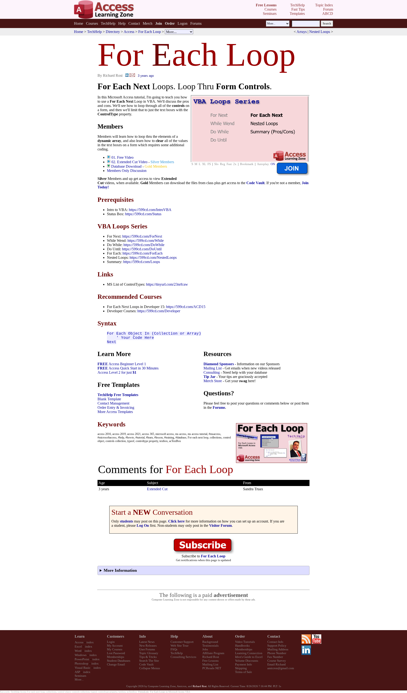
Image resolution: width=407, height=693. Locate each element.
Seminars (80, 675)
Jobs (205, 649)
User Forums (147, 649)
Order (240, 636)
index (90, 642)
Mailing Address (277, 649)
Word (78, 650)
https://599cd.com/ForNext (142, 236)
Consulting (212, 372)
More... (79, 679)
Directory (113, 32)
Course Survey (276, 660)
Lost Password (116, 653)
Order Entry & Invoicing (116, 407)
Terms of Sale (243, 672)
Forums (196, 23)
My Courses (114, 649)
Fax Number (275, 657)
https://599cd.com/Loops (141, 262)
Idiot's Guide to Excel (249, 657)
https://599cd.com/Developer (158, 311)
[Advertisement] (203, 615)
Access (129, 32)
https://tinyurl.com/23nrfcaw (167, 284)
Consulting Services (183, 657)
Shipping (241, 668)
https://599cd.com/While (145, 241)
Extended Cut (157, 489)
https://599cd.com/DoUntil (142, 249)
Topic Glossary (148, 653)
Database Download (126, 166)
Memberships (115, 657)
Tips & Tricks (148, 657)
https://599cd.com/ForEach (142, 253)
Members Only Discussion (127, 171)
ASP (77, 672)
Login (111, 642)
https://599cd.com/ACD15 (185, 307)
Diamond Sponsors (219, 364)
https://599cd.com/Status (143, 214)
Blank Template (109, 399)
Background (210, 642)
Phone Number (276, 653)
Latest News (147, 642)
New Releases (148, 645)
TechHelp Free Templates (118, 395)
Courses (92, 23)
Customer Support (182, 642)
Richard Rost (210, 657)
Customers (115, 636)
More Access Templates (115, 412)
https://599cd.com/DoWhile (143, 245)
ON (273, 164)
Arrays (302, 32)
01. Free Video (122, 157)
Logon (182, 23)
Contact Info (275, 642)
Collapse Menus (149, 668)
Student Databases (118, 660)
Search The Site (149, 660)
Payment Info (243, 664)
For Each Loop (149, 32)
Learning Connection (248, 653)
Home (78, 23)
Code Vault (255, 183)
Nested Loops (319, 32)
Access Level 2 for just (117, 372)
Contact (134, 23)
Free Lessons (210, 660)
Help (122, 23)
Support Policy (276, 645)
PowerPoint (82, 659)
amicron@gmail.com (280, 668)
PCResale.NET (211, 668)
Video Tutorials (245, 642)
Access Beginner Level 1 (122, 364)
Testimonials (210, 645)
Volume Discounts (246, 660)
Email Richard (276, 664)
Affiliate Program (213, 653)
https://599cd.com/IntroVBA (150, 210)
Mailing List (213, 368)
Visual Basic (82, 667)
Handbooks (242, 645)
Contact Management (113, 403)
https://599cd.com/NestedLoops (153, 257)
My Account (115, 645)
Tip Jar (210, 377)
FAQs (174, 649)
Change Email (116, 664)
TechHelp (108, 23)
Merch (147, 23)
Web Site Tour (179, 645)
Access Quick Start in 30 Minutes (128, 368)
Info (142, 636)
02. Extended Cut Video (129, 162)
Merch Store (213, 381)
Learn (80, 636)
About (207, 636)
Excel (78, 646)
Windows (80, 655)
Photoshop (81, 663)
